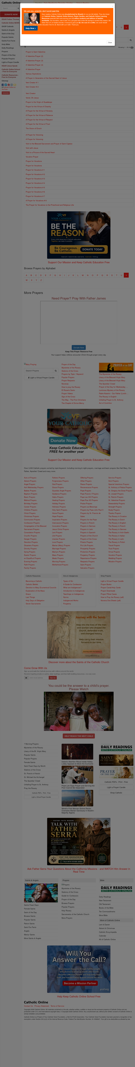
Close (110, 42)
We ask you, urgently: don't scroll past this (41, 10)
